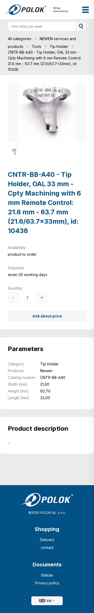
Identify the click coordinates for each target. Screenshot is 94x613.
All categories (20, 38)
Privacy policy (47, 583)
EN (49, 601)
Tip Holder (59, 46)
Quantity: (15, 288)
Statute (47, 575)
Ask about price (47, 316)
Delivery (47, 539)
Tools (37, 46)
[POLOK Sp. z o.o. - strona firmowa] (25, 9)
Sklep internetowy (60, 9)
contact (47, 547)
